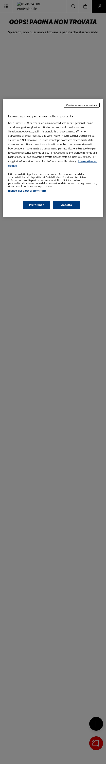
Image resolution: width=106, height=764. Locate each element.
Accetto (66, 204)
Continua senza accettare (82, 105)
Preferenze (36, 204)
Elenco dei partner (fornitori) (27, 190)
